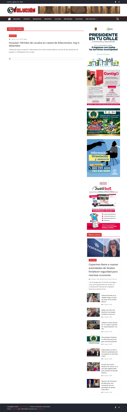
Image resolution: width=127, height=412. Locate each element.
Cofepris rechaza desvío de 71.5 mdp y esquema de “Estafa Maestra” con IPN (109, 326)
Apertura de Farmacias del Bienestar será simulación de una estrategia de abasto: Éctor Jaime (109, 385)
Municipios (37, 19)
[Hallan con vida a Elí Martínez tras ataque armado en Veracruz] (93, 313)
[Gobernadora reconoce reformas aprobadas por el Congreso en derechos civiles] (93, 354)
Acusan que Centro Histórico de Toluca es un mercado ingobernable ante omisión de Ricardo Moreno (109, 368)
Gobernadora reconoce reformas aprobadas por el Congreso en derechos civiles (109, 353)
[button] (96, 19)
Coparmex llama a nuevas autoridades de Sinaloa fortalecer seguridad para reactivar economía (103, 270)
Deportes (47, 19)
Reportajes (68, 19)
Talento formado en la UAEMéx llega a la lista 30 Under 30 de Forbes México (108, 298)
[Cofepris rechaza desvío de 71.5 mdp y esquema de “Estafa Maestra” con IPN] (93, 327)
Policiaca (79, 19)
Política (27, 19)
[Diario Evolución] (9, 19)
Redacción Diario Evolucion (109, 279)
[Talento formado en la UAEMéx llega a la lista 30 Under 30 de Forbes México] (93, 300)
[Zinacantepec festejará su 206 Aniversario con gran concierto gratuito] (93, 340)
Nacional (16, 19)
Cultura (58, 19)
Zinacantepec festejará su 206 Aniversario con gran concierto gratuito (109, 339)
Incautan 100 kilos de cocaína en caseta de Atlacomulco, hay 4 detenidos (44, 44)
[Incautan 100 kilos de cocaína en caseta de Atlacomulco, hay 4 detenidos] (45, 80)
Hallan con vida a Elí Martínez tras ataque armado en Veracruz (108, 312)
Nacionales (92, 260)
